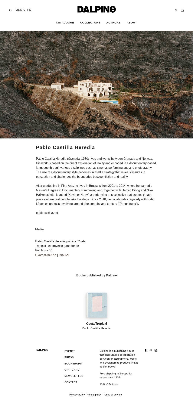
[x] (151, 350)
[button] (23, 10)
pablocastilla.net (47, 212)
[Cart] (182, 10)
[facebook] (146, 350)
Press (69, 357)
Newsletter (73, 376)
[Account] (176, 10)
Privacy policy (77, 394)
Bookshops (73, 363)
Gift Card (71, 369)
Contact (70, 382)
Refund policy (94, 394)
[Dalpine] (96, 9)
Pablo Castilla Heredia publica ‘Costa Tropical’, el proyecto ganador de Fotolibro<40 (60, 246)
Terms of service (112, 394)
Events (70, 351)
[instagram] (156, 350)
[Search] (10, 10)
